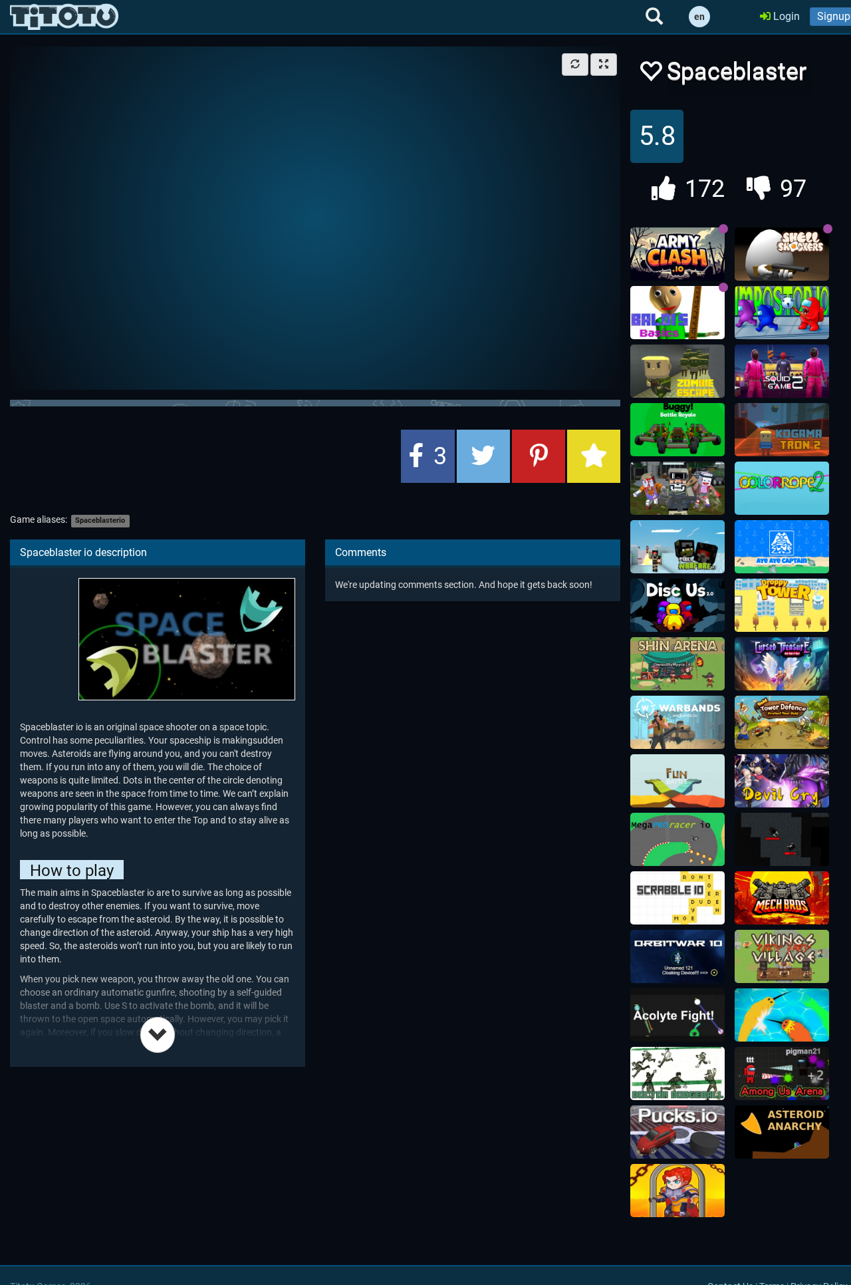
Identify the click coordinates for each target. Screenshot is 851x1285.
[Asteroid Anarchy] (782, 1132)
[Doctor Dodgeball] (677, 1073)
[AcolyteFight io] (677, 1015)
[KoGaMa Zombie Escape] (677, 371)
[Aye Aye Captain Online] (782, 546)
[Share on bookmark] (593, 456)
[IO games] (64, 16)
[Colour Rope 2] (782, 488)
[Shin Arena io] (677, 663)
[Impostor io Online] (782, 312)
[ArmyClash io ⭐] (677, 254)
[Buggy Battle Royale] (677, 429)
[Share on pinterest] (538, 456)
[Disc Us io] (677, 605)
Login (785, 16)
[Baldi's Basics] (677, 312)
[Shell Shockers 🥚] (782, 254)
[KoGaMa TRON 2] (782, 429)
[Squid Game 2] (782, 371)
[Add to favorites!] (650, 75)
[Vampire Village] (782, 839)
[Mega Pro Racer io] (677, 839)
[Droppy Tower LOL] (782, 605)
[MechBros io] (782, 898)
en (699, 16)
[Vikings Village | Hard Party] (782, 956)
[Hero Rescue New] (677, 1190)
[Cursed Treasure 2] (782, 663)
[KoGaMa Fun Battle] (677, 780)
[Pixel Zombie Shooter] (677, 488)
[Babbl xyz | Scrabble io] (677, 898)
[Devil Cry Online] (782, 780)
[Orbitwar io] (677, 956)
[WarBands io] (677, 722)
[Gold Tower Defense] (782, 722)
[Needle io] (782, 1015)
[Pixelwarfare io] (677, 546)
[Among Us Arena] (782, 1073)
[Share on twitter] (483, 456)
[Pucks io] (677, 1132)
